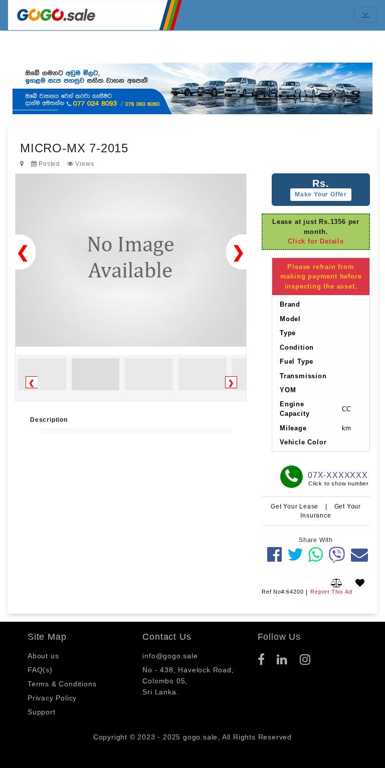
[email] (359, 554)
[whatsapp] (315, 554)
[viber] (337, 554)
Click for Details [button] (316, 241)
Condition (297, 347)
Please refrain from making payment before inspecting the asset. (321, 276)
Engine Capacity (294, 409)
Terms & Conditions (62, 684)
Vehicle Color (303, 442)
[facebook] (274, 554)
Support (42, 712)
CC (347, 409)
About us (43, 656)
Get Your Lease (295, 506)
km (347, 428)
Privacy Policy (52, 698)
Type (288, 333)
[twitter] (295, 554)
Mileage (293, 428)
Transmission (303, 376)
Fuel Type (296, 361)
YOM (288, 390)
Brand (290, 304)
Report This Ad (331, 592)
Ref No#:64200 (282, 592)
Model (290, 319)
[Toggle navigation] (365, 15)
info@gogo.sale (170, 656)
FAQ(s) (40, 670)
